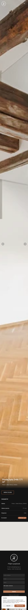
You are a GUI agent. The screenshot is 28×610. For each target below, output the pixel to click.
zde (18, 602)
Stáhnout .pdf (22, 518)
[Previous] (2, 244)
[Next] (25, 244)
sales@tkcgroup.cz (16, 567)
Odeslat (14, 591)
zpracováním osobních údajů (14, 595)
